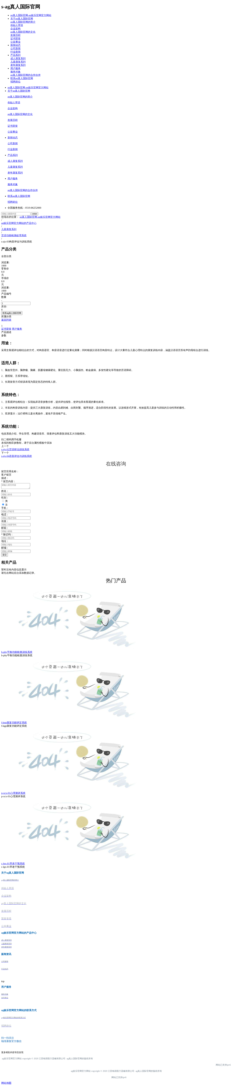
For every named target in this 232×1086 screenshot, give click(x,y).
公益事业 (15, 41)
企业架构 (15, 28)
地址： (5, 541)
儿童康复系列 (18, 61)
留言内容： (8, 481)
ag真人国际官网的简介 (23, 22)
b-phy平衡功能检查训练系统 (16, 652)
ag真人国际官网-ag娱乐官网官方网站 (30, 15)
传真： (5, 521)
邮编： (5, 547)
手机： (5, 508)
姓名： (5, 491)
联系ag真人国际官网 (21, 78)
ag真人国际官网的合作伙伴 (25, 75)
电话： (5, 514)
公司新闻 (15, 48)
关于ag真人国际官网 (21, 18)
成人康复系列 (18, 58)
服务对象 (15, 71)
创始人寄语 (16, 25)
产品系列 (15, 55)
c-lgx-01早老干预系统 (13, 863)
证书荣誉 (15, 38)
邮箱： (5, 527)
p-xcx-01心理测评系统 (13, 793)
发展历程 (15, 35)
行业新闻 (15, 51)
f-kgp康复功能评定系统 (14, 722)
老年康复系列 (18, 65)
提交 (5, 555)
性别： (5, 497)
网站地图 (6, 1083)
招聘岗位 (15, 81)
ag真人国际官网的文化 (23, 32)
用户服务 (15, 68)
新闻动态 (15, 45)
